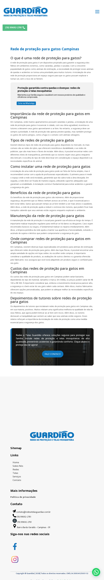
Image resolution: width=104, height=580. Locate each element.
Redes (16, 469)
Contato (17, 480)
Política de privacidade (23, 497)
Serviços (17, 476)
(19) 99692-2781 (13, 28)
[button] (96, 572)
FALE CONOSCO (53, 354)
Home (16, 462)
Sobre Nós (18, 465)
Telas (15, 473)
